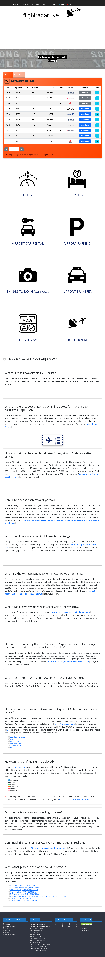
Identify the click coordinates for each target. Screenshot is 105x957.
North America (10, 934)
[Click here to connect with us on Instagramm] (55, 926)
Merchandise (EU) (39, 924)
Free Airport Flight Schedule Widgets (19, 154)
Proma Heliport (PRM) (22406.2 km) (23, 892)
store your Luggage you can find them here (70, 612)
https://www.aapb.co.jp (65, 724)
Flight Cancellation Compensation (38, 947)
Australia (8, 924)
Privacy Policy (84, 930)
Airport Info (28, 4)
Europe (7, 930)
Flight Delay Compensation (42, 944)
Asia (6, 928)
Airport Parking (38, 930)
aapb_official (15, 741)
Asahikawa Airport (18, 745)
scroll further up (19, 767)
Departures (19, 75)
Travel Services (42, 4)
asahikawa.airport (17, 743)
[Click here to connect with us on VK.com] (76, 926)
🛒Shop (61, 4)
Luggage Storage (39, 940)
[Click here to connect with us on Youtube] (62, 924)
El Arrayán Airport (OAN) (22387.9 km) (24, 894)
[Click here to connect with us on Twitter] (76, 924)
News (54, 4)
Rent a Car (36, 934)
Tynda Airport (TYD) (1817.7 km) (22, 885)
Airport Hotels (38, 928)
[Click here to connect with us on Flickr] (69, 924)
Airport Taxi (37, 936)
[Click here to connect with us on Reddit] (69, 926)
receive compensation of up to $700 (75, 799)
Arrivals (8, 75)
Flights (35, 932)
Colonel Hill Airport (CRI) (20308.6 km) (24, 890)
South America (10, 926)
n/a (11, 739)
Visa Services (37, 942)
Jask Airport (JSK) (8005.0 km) (21, 898)
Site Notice (84, 928)
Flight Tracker (13, 4)
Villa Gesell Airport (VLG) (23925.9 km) (24, 887)
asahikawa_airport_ (17, 737)
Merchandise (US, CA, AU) (41, 926)
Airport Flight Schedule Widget (39, 949)
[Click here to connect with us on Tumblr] (62, 926)
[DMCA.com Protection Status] (86, 925)
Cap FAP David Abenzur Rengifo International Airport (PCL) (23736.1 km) (38, 896)
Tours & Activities (39, 938)
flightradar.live (49, 154)
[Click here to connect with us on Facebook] (55, 924)
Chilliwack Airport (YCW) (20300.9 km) (24, 900)
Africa (7, 932)
